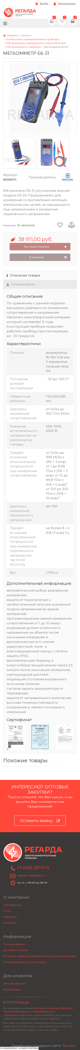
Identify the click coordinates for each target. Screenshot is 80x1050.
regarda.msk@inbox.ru (31, 875)
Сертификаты (12, 904)
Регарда (22, 1002)
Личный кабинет (14, 983)
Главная (12, 35)
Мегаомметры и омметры (23, 46)
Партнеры (10, 916)
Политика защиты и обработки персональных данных (39, 956)
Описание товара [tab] (25, 275)
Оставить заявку (36, 820)
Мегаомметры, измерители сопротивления (36, 43)
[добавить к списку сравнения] (71, 225)
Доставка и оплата (15, 950)
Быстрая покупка (36, 246)
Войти (44, 3)
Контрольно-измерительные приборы (32, 39)
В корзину (36, 257)
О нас (7, 910)
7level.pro (69, 1046)
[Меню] (5, 23)
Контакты (9, 922)
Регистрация (67, 3)
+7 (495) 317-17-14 (33, 867)
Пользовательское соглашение (25, 962)
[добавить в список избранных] (60, 225)
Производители (14, 944)
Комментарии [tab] (23, 284)
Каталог (26, 35)
